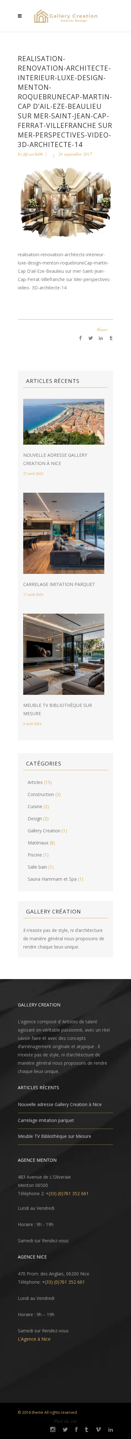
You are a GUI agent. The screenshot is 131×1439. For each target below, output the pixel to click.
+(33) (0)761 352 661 (67, 1193)
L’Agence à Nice (34, 1339)
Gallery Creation (44, 831)
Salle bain (37, 867)
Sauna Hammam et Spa (52, 879)
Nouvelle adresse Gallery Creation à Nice (60, 1104)
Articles (35, 782)
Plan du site (65, 1421)
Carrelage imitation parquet (59, 584)
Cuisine (35, 806)
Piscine (35, 855)
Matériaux (38, 843)
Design (35, 818)
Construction (41, 794)
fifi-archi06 (33, 154)
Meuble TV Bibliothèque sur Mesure (54, 1136)
